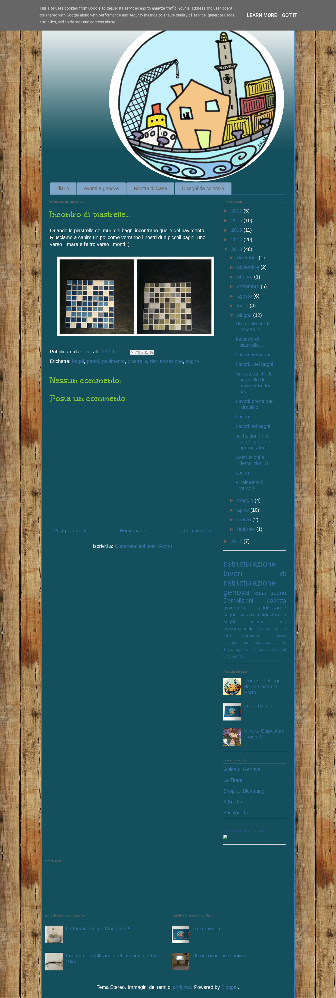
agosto (245, 296)
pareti (93, 361)
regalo (240, 649)
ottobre (245, 276)
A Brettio (232, 801)
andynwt (182, 987)
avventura (234, 607)
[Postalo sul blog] (137, 352)
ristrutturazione (166, 361)
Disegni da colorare (203, 188)
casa (260, 592)
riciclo (280, 628)
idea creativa (267, 642)
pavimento (113, 361)
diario (63, 188)
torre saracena (241, 635)
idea (248, 642)
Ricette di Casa (150, 188)
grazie (264, 628)
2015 (237, 230)
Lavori (242, 416)
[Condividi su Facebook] (146, 352)
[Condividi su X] (141, 352)
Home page (132, 530)
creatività (278, 636)
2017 (237, 210)
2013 (237, 249)
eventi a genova (101, 188)
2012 (237, 541)
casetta (276, 600)
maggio (246, 500)
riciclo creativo (260, 649)
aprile (243, 510)
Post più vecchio (193, 530)
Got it (290, 15)
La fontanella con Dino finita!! (97, 928)
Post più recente (71, 530)
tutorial (280, 649)
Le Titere (233, 780)
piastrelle (137, 361)
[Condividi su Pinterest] (151, 352)
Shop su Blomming (243, 791)
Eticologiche (236, 812)
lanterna (256, 621)
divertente (232, 642)
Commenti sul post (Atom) (143, 546)
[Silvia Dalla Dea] (225, 837)
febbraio (246, 529)
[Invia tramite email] (132, 352)
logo (282, 621)
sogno (192, 361)
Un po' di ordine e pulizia (219, 955)
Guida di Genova (241, 769)
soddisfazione (271, 607)
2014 (237, 239)
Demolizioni (238, 600)
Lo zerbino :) (258, 705)
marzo (244, 519)
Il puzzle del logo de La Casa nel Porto (262, 686)
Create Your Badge (255, 831)
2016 (237, 220)
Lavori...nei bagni (254, 364)
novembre (248, 267)
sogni (229, 614)
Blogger (229, 987)
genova (236, 592)
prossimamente (238, 628)
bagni (78, 361)
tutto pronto (233, 656)
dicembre (248, 257)
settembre (249, 286)
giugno (245, 315)
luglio (243, 305)
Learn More (262, 15)
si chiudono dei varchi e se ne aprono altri (253, 441)
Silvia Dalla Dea (232, 831)
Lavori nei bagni (253, 354)
